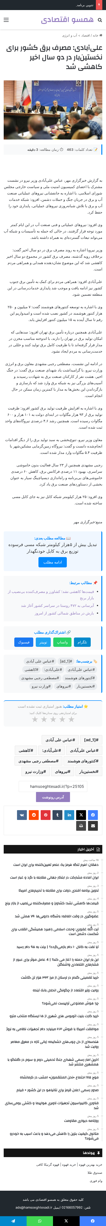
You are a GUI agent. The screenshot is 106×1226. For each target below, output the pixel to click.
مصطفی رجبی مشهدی (37, 760)
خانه (96, 35)
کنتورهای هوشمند (82, 760)
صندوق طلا (95, 1173)
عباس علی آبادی (59, 739)
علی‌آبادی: (50, 750)
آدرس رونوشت (53, 797)
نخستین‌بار (87, 771)
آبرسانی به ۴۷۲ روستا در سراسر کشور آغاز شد (57, 605)
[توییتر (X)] (81, 815)
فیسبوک (24, 642)
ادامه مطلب (52, 562)
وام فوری (96, 1181)
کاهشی (25, 750)
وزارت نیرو (34, 771)
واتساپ (62, 642)
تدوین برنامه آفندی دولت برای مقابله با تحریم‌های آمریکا (55, 5)
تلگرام (82, 642)
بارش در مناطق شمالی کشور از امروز (64, 613)
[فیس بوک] (93, 815)
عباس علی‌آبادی (83, 750)
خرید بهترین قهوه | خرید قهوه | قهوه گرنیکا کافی (69, 1164)
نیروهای (61, 771)
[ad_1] (90, 739)
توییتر (43, 642)
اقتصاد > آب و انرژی (76, 35)
